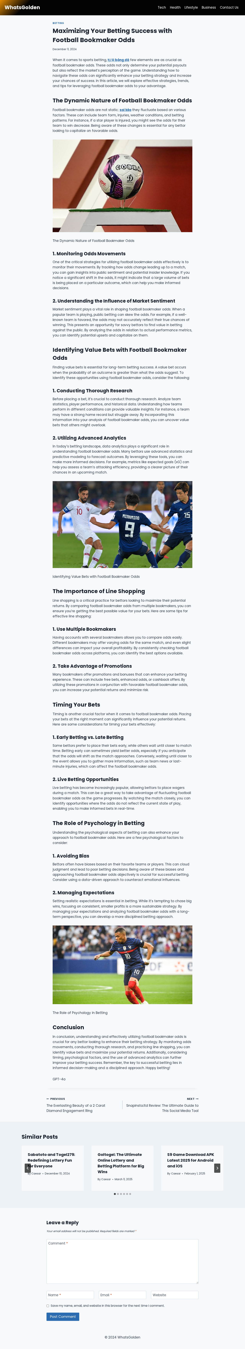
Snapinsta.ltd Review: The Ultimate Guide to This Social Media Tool (162, 1105)
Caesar (36, 1173)
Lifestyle (191, 7)
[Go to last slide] (28, 1168)
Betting (58, 23)
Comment (58, 1243)
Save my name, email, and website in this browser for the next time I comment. (108, 1306)
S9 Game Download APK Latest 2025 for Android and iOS (190, 1160)
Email (106, 1295)
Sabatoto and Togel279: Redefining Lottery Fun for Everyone (51, 1160)
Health (175, 7)
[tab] (115, 1194)
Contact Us (229, 7)
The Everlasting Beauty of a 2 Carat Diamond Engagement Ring (76, 1105)
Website (159, 1295)
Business (209, 7)
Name (54, 1295)
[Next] (217, 1168)
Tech (162, 7)
